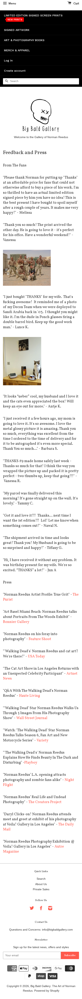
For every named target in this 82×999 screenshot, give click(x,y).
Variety (42, 740)
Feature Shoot (40, 639)
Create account (14, 70)
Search (41, 878)
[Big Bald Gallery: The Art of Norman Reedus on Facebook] (41, 908)
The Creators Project (45, 802)
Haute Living (29, 695)
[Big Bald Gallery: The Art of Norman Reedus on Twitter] (32, 908)
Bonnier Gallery (16, 622)
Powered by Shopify (46, 990)
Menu (12, 3)
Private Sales (41, 889)
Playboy (30, 762)
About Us (41, 884)
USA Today (36, 656)
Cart (76, 4)
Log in (8, 60)
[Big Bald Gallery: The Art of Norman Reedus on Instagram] (50, 908)
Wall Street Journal (31, 718)
